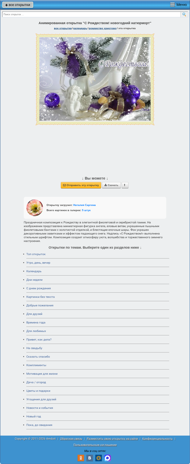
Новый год (33, 416)
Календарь (80, 28)
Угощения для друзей (41, 399)
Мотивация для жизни (42, 373)
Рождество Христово (103, 28)
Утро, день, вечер (38, 262)
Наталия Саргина (84, 204)
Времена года (35, 322)
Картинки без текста (40, 297)
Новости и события (39, 408)
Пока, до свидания (39, 425)
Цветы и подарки (38, 391)
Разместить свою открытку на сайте (112, 438)
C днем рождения (38, 288)
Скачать (111, 185)
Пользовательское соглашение (95, 445)
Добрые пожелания (39, 305)
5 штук (86, 210)
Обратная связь (71, 438)
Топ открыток (36, 254)
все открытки (17, 5)
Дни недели (34, 279)
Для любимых (36, 331)
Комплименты (36, 365)
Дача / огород (36, 382)
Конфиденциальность (157, 438)
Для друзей (34, 314)
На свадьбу (34, 348)
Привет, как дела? (39, 339)
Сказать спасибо (38, 356)
